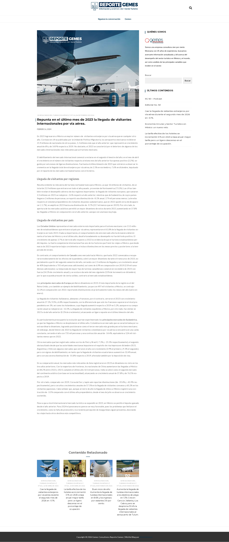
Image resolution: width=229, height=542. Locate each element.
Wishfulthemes (146, 537)
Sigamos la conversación (109, 19)
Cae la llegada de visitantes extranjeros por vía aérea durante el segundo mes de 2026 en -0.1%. (48, 495)
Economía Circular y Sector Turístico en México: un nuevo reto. (165, 126)
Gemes (128, 19)
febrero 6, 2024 (44, 129)
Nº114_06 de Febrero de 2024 (82, 115)
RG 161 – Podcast (153, 99)
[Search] (190, 7)
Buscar (148, 75)
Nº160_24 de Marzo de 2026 (101, 486)
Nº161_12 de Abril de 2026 (48, 486)
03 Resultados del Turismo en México (53, 115)
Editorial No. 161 (153, 105)
